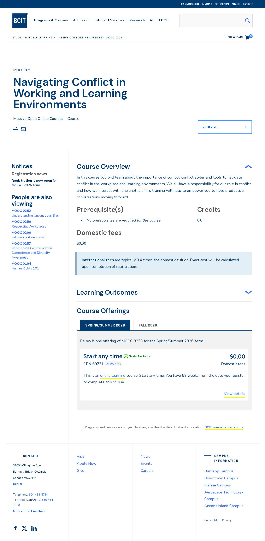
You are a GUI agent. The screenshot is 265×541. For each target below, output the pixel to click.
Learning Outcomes (107, 292)
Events (146, 463)
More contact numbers (29, 511)
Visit (80, 456)
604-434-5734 (38, 495)
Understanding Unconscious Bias (35, 213)
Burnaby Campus (219, 471)
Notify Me (209, 127)
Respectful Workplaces (29, 224)
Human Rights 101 (25, 265)
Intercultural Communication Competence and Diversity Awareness (32, 250)
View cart (240, 36)
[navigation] (24, 20)
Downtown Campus (221, 478)
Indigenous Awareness (28, 235)
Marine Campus (217, 485)
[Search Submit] (248, 20)
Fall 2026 (148, 325)
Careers (147, 470)
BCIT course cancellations (224, 427)
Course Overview (103, 166)
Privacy (226, 520)
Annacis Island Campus (223, 505)
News (145, 456)
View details (234, 393)
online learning (112, 375)
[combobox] (216, 20)
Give (80, 470)
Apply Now (86, 463)
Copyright (210, 520)
